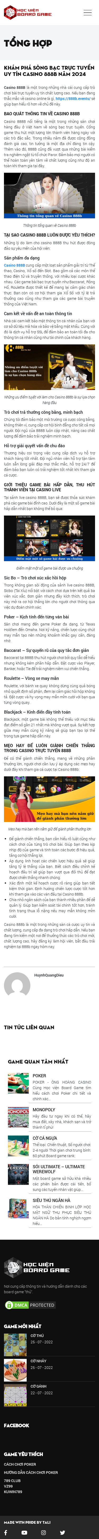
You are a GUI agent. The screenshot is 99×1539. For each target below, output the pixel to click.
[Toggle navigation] (87, 13)
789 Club (12, 1480)
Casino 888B (14, 265)
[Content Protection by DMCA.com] (30, 1304)
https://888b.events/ (73, 98)
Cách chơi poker (20, 1464)
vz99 (8, 1486)
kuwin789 (13, 1491)
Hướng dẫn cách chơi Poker (31, 1472)
